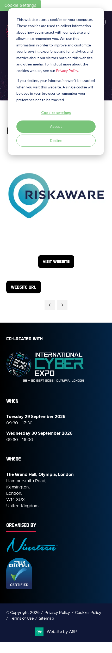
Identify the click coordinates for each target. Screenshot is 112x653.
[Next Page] (62, 305)
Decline (56, 140)
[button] (56, 261)
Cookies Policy (88, 612)
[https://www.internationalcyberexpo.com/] (45, 381)
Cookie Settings (20, 5)
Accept (56, 126)
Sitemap (46, 618)
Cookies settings (56, 112)
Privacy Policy (67, 70)
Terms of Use (22, 618)
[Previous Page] (50, 305)
